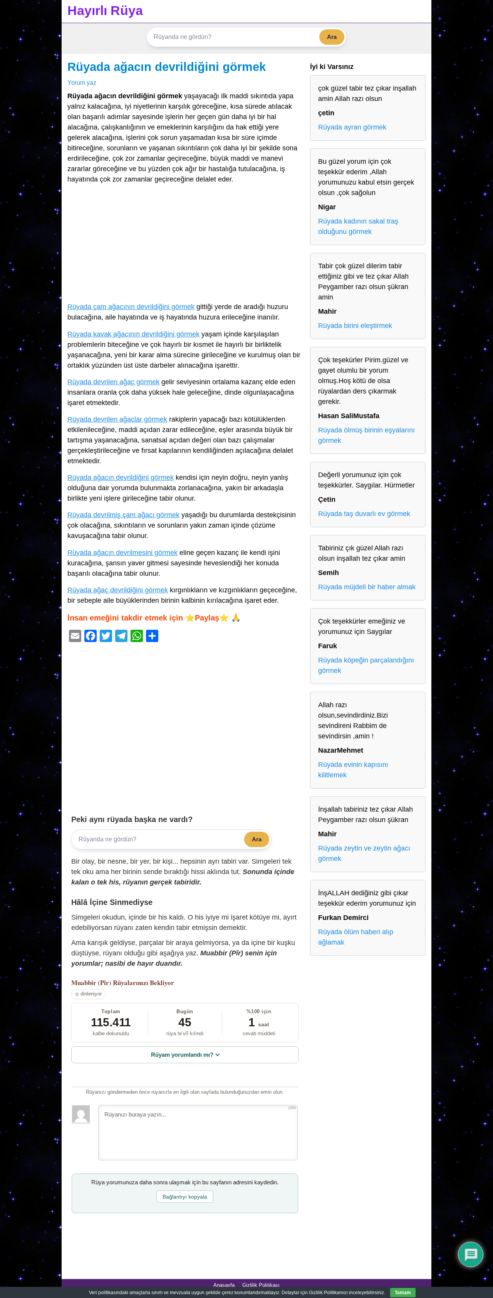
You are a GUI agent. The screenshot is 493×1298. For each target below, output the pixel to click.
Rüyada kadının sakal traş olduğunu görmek (358, 226)
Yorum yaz (81, 82)
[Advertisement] (184, 245)
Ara (332, 37)
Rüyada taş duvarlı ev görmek (364, 514)
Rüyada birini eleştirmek (355, 326)
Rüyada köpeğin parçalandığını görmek (366, 665)
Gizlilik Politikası (261, 1285)
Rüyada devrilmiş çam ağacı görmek (123, 515)
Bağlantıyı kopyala (185, 1197)
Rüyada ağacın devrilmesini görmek (122, 553)
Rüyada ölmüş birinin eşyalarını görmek (366, 435)
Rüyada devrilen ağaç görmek (113, 382)
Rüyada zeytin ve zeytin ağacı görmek (364, 853)
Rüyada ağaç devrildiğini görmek (117, 590)
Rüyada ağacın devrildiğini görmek (166, 66)
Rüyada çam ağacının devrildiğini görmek (131, 307)
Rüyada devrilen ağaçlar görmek (117, 419)
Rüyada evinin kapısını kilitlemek (353, 770)
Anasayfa (224, 1285)
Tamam (403, 1292)
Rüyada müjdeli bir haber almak (367, 587)
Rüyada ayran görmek (352, 127)
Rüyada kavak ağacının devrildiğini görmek (133, 334)
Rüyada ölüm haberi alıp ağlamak (355, 937)
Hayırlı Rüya (105, 10)
